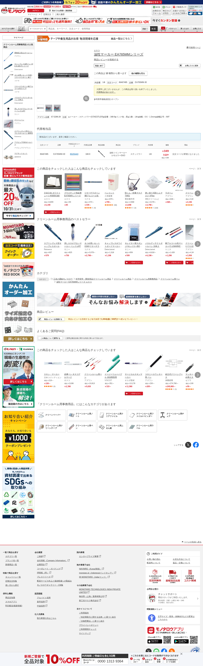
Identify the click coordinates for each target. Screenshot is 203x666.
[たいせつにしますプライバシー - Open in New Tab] (195, 652)
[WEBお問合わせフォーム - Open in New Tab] (157, 10)
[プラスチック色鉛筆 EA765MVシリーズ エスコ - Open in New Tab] (73, 182)
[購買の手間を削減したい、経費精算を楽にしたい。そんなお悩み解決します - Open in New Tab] (119, 300)
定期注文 (47, 14)
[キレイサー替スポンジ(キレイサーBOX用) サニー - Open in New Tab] (134, 232)
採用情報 (38, 593)
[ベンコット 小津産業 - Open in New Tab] (113, 182)
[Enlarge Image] (86, 98)
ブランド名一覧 (12, 560)
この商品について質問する (50, 338)
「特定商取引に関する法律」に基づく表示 (97, 617)
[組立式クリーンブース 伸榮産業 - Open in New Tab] (174, 363)
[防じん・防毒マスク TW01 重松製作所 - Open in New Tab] (134, 182)
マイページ (32, 14)
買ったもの (185, 28)
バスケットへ (55, 212)
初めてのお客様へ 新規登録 (62, 10)
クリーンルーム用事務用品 (146, 279)
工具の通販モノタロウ (63, 279)
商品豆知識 (10, 597)
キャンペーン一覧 (13, 577)
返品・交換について (181, 563)
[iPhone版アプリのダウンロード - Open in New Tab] (159, 640)
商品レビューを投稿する (106, 59)
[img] (14, 10)
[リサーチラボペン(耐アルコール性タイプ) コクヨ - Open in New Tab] (93, 182)
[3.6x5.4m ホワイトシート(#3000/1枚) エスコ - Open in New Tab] (53, 182)
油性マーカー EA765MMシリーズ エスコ (74, 282)
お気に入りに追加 (191, 65)
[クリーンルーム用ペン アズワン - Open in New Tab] (93, 363)
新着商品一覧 (11, 564)
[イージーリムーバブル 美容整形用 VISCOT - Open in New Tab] (113, 363)
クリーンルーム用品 (122, 279)
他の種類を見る (138, 73)
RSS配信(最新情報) (13, 606)
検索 (154, 29)
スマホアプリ (11, 602)
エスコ (97, 50)
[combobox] (94, 28)
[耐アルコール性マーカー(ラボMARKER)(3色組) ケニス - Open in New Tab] (174, 232)
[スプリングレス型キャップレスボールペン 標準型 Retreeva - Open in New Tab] (53, 232)
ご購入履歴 (59, 14)
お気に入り (197, 28)
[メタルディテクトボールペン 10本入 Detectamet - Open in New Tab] (154, 232)
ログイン (36, 10)
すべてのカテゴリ (36, 29)
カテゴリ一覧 (11, 556)
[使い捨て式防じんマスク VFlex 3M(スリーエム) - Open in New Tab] (154, 182)
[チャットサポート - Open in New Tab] (166, 10)
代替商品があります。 (106, 92)
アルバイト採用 (44, 598)
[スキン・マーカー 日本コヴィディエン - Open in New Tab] (53, 363)
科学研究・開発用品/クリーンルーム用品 (93, 279)
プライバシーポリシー (88, 625)
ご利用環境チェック (87, 629)
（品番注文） (21, 28)
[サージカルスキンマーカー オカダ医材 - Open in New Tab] (134, 363)
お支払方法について (181, 559)
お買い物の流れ (153, 559)
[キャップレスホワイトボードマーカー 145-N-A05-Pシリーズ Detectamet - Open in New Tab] (113, 232)
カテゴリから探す (8, 28)
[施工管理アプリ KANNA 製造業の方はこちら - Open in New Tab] (18, 407)
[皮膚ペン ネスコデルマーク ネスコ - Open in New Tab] (73, 363)
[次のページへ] (198, 193)
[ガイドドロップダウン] (180, 12)
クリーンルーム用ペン (170, 279)
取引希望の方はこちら (46, 618)
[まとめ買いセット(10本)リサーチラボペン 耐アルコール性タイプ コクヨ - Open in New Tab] (93, 232)
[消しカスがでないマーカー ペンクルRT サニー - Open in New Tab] (73, 232)
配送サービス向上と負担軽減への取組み (54, 581)
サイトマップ (85, 633)
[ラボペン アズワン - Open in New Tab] (174, 182)
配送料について (153, 563)
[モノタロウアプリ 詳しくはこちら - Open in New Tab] (173, 630)
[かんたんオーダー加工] (18, 342)
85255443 (74, 154)
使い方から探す (12, 585)
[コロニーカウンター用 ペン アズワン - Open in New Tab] (154, 363)
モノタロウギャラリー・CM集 (50, 585)
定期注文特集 (11, 581)
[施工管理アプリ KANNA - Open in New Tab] (18, 384)
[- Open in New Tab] (155, 576)
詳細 (144, 29)
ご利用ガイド (157, 554)
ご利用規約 (84, 613)
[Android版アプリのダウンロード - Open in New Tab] (186, 640)
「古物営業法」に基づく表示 (91, 621)
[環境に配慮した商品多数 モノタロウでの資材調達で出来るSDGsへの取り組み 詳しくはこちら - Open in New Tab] (18, 517)
